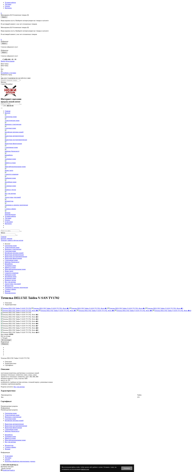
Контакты (8, 8)
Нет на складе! (6, 340)
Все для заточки (10, 193)
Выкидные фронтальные (13, 143)
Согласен (127, 468)
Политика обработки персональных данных (20, 461)
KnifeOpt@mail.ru (9, 470)
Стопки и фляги (10, 209)
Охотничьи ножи (11, 117)
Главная (7, 111)
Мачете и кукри (10, 163)
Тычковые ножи (10, 159)
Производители (10, 214)
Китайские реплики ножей (14, 132)
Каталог (7, 113)
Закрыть (4, 17)
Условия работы (10, 2)
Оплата (7, 6)
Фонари (7, 213)
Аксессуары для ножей (13, 197)
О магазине (9, 222)
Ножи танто (9, 170)
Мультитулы (9, 201)
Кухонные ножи (10, 186)
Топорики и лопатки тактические (16, 205)
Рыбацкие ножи (10, 178)
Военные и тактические (13, 124)
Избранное (5, 344)
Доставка (8, 4)
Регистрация (10, 61)
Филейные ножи (10, 182)
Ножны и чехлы (10, 189)
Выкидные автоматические (14, 136)
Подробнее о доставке (8, 73)
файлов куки (85, 469)
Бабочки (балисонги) (12, 151)
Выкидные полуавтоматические (16, 140)
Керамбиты (9, 155)
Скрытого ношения (11, 174)
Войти (3, 61)
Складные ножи (10, 128)
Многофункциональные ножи (15, 166)
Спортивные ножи (11, 147)
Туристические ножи (12, 120)
